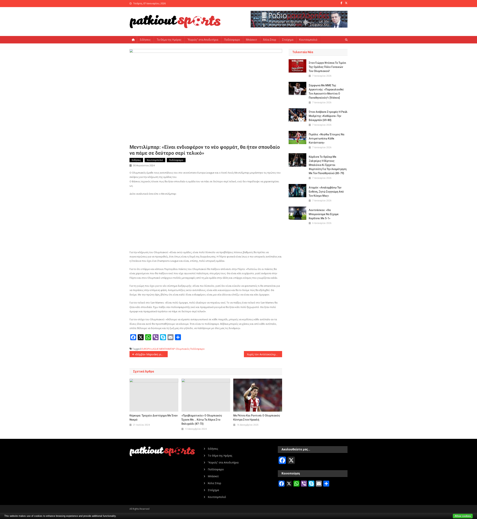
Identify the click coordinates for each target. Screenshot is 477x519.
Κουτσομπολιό (308, 39)
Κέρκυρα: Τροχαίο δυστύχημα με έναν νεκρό (153, 417)
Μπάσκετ (251, 39)
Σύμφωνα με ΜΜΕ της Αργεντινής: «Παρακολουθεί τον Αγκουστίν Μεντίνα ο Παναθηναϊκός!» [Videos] (326, 91)
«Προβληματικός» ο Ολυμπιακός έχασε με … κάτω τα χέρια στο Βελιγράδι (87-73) (201, 419)
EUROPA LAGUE (150, 348)
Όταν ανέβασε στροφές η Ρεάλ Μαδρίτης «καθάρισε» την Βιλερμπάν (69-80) (328, 116)
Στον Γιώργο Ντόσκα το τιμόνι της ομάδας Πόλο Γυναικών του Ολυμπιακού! (327, 67)
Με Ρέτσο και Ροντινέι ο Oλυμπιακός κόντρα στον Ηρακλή (256, 417)
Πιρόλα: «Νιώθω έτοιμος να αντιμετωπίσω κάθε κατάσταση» (326, 138)
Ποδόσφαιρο (232, 39)
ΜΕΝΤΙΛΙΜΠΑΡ (167, 348)
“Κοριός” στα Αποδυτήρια (202, 39)
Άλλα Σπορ (269, 39)
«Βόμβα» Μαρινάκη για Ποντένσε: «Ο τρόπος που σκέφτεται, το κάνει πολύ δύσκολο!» (151, 354)
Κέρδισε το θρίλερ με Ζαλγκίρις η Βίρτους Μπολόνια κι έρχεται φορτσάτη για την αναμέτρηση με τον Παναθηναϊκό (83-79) (328, 165)
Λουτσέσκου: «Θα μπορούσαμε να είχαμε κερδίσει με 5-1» (324, 214)
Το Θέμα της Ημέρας (169, 39)
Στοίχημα (287, 39)
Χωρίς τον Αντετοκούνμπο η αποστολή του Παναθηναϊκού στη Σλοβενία (264, 354)
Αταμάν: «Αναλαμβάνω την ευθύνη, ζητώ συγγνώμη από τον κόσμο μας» (326, 191)
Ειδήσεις (145, 39)
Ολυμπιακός (182, 348)
